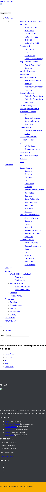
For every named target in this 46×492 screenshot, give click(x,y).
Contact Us (10, 318)
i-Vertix (28, 224)
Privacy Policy (16, 296)
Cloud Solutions (27, 240)
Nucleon (28, 187)
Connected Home (32, 149)
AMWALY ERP (11, 321)
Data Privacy (30, 56)
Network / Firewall (32, 37)
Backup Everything (33, 246)
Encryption (29, 49)
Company (9, 271)
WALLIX (28, 212)
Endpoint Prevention (34, 96)
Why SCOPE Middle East (20, 274)
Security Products (11, 427)
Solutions (9, 18)
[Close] (1, 326)
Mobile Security (26, 140)
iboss (27, 180)
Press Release (16, 305)
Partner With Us (17, 283)
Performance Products (12, 424)
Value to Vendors (22, 290)
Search (3, 335)
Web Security (25, 152)
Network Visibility (32, 43)
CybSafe (28, 177)
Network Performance (29, 215)
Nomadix (29, 227)
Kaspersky (29, 184)
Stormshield (30, 193)
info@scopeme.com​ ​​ (7, 456)
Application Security (29, 62)
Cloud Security (26, 127)
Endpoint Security (27, 93)
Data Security (25, 46)
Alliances (9, 165)
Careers (13, 293)
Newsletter (15, 311)
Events (13, 308)
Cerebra (28, 174)
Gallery (13, 314)
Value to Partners (22, 286)
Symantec (29, 205)
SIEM (27, 115)
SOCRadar (29, 208)
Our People (20, 280)
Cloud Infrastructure (33, 130)
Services (8, 268)
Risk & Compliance (28, 77)
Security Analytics (32, 118)
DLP (26, 52)
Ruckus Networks (32, 233)
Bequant (28, 171)
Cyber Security (26, 168)
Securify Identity (32, 199)
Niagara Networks (33, 230)
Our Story (19, 277)
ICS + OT (28, 40)
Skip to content (7, 1)
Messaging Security (28, 137)
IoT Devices (30, 146)
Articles (13, 302)
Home (7, 421)
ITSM (22, 162)
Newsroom (10, 299)
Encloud (28, 249)
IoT (21, 143)
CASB (27, 134)
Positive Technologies (34, 190)
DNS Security (30, 34)
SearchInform (31, 202)
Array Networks (32, 218)
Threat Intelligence (28, 105)
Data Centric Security (34, 59)
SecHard (28, 196)
